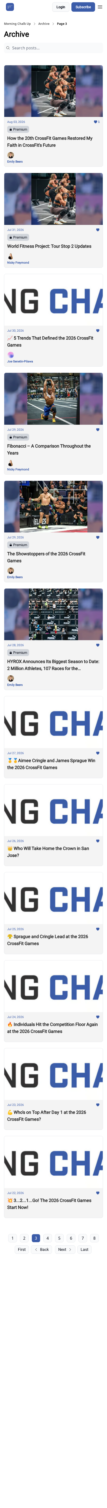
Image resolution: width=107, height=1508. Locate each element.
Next (62, 1249)
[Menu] (100, 6)
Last (84, 1249)
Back (44, 1249)
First (22, 1249)
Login (60, 7)
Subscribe (83, 7)
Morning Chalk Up (17, 24)
